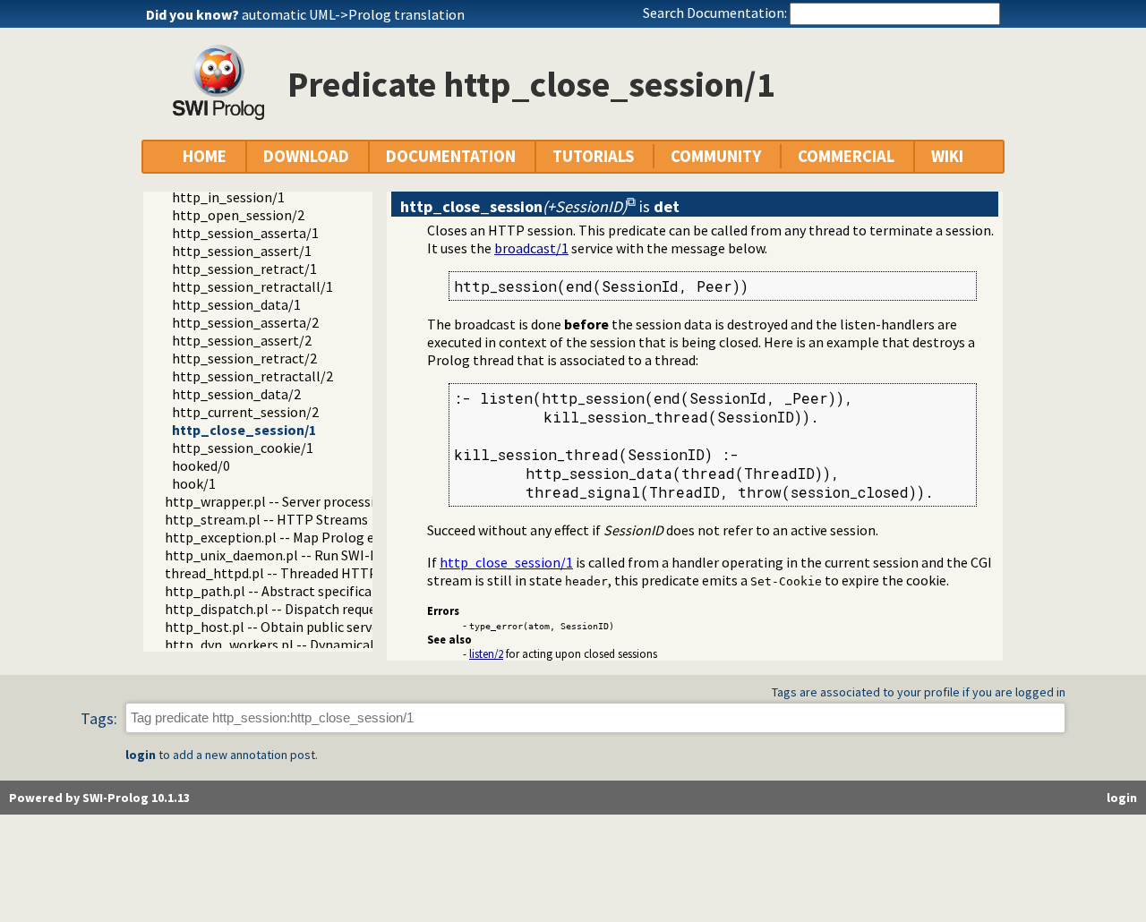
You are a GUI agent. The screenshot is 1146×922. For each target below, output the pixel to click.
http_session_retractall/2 (252, 376)
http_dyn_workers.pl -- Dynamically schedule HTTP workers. (350, 644)
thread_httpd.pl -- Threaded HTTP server (291, 573)
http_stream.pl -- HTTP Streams (266, 519)
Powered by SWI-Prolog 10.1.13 (99, 798)
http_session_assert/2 (242, 340)
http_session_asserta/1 (245, 233)
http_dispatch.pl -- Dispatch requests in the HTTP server (339, 609)
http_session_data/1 (236, 304)
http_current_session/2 (245, 412)
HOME (205, 156)
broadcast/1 (531, 248)
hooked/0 (201, 465)
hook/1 (194, 483)
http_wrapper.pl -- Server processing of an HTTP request (339, 501)
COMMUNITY (716, 156)
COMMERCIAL (846, 156)
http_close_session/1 (244, 430)
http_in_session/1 (228, 197)
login (140, 755)
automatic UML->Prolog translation (353, 14)
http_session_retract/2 (244, 358)
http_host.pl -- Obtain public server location (302, 627)
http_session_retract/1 (244, 268)
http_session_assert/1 (242, 251)
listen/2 (486, 653)
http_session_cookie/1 (242, 448)
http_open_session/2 (238, 215)
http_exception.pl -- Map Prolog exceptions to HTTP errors (348, 537)
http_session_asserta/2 (245, 322)
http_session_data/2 (236, 394)
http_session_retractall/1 (252, 286)
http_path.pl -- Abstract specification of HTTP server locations (359, 591)
